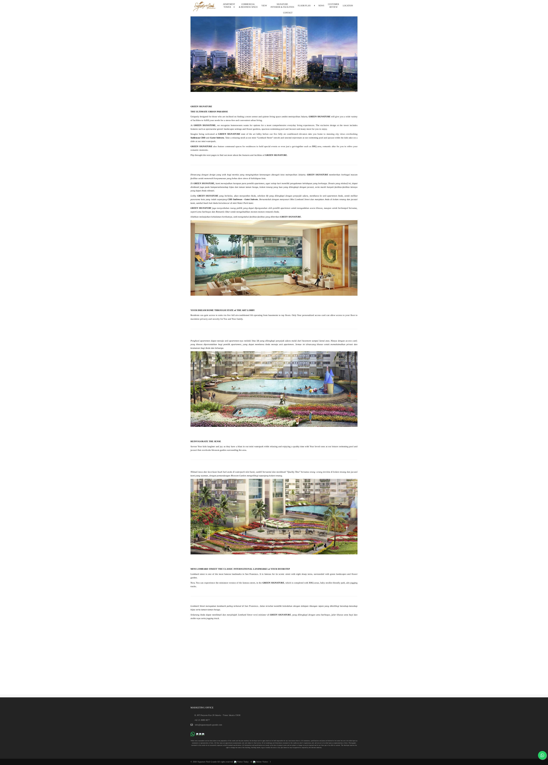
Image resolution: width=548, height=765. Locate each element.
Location (348, 6)
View (264, 6)
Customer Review (333, 5)
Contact (288, 13)
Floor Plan (305, 6)
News (321, 6)
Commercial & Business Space (248, 5)
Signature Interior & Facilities (282, 5)
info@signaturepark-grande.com (208, 725)
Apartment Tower (229, 5)
